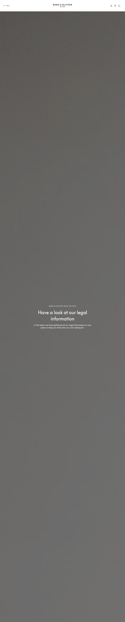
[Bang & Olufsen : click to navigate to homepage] (62, 6)
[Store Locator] (115, 5)
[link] (111, 5)
